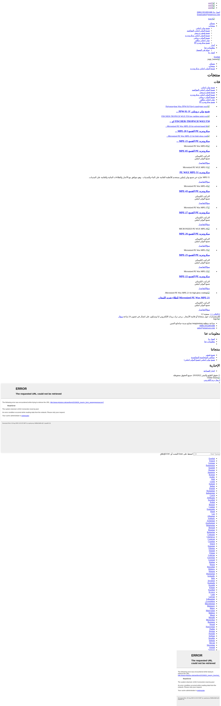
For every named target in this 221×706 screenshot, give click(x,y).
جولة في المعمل (203, 50)
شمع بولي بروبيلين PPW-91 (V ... (193, 111)
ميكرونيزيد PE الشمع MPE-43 (194, 191)
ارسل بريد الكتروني (212, 380)
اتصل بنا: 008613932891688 (208, 12)
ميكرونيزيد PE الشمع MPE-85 (194, 151)
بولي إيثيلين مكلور (202, 40)
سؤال (207, 163)
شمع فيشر (210, 355)
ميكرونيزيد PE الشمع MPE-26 (194, 233)
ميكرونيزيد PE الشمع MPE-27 (194, 212)
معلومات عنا (209, 48)
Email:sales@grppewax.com (208, 14)
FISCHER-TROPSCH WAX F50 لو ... (190, 121)
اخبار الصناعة (209, 371)
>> (211, 314)
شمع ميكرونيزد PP (202, 43)
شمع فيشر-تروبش (202, 33)
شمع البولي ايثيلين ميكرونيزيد (197, 35)
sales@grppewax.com (206, 328)
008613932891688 (207, 326)
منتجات (212, 26)
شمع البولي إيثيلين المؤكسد (198, 31)
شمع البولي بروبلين (202, 38)
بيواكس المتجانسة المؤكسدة (203, 357)
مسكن (212, 23)
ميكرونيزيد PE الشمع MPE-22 (194, 276)
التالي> (215, 314)
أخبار (213, 45)
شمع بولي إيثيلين (203, 28)
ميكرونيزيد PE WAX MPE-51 (195, 172)
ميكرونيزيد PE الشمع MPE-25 (194, 255)
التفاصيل (201, 163)
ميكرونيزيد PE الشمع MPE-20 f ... (192, 131)
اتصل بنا (211, 52)
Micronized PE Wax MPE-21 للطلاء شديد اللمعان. (184, 297)
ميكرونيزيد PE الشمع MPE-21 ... (193, 141)
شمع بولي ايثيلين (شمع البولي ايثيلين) (199, 360)
